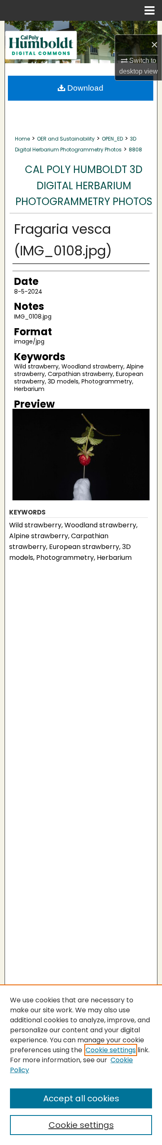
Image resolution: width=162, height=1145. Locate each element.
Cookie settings (111, 1050)
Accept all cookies (81, 1098)
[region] (81, 1064)
